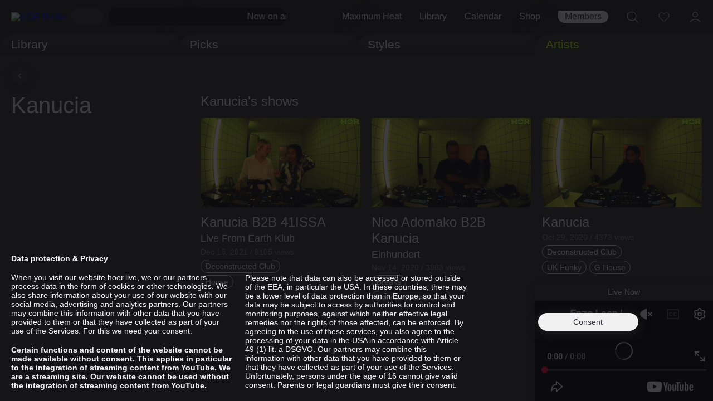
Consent (588, 321)
